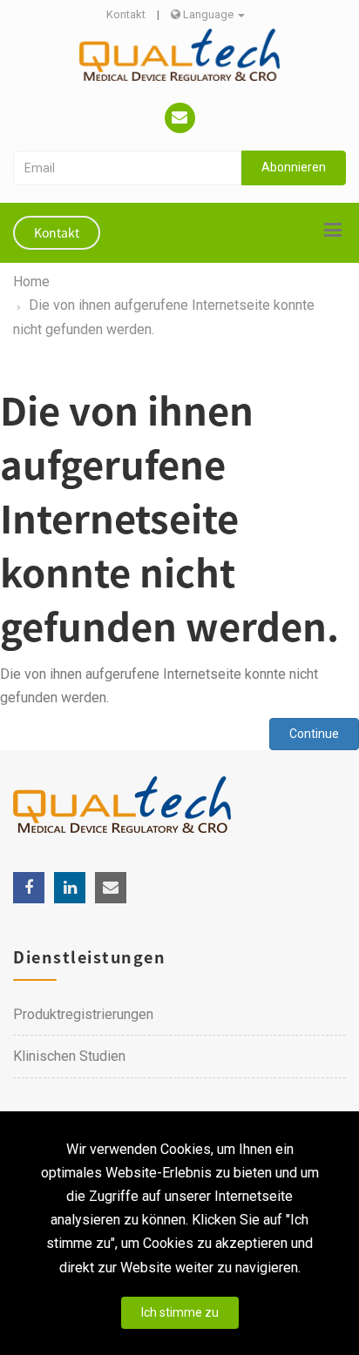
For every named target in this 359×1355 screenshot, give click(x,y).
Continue (314, 734)
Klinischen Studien (69, 1056)
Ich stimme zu (180, 1312)
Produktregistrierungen (83, 1014)
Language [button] (208, 14)
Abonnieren (293, 167)
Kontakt (126, 14)
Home (31, 281)
